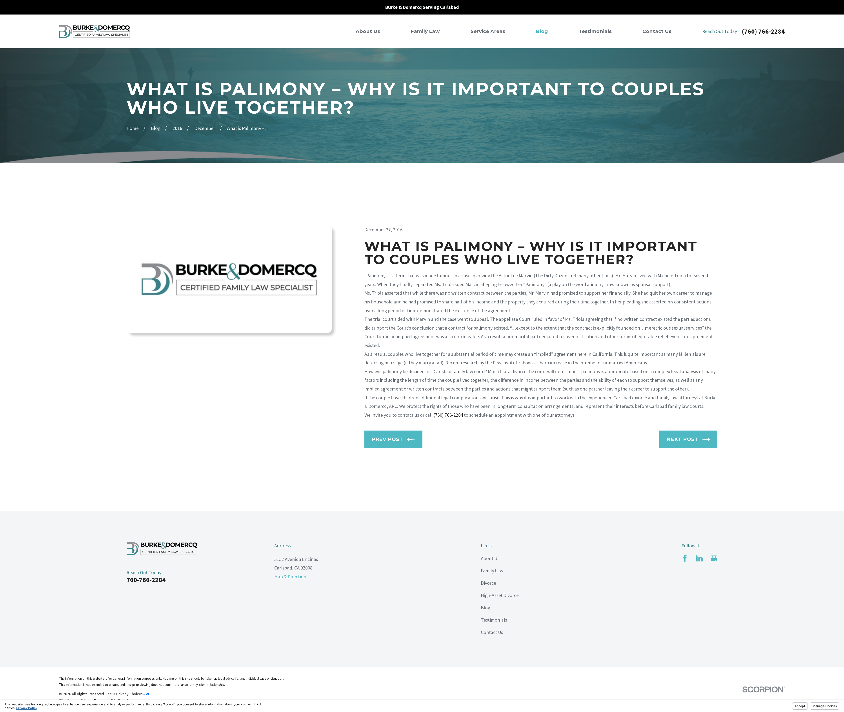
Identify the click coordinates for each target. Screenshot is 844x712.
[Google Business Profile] (714, 558)
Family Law (492, 571)
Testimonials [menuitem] (595, 31)
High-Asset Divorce (500, 595)
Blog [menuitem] (542, 31)
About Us (490, 558)
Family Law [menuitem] (425, 31)
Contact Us (492, 632)
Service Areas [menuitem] (488, 31)
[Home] (94, 31)
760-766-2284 (146, 580)
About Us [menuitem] (368, 31)
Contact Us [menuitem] (656, 31)
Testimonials (494, 620)
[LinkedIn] (699, 558)
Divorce (488, 583)
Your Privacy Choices (126, 693)
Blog (485, 607)
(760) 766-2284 (763, 31)
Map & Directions (291, 576)
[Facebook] (685, 558)
